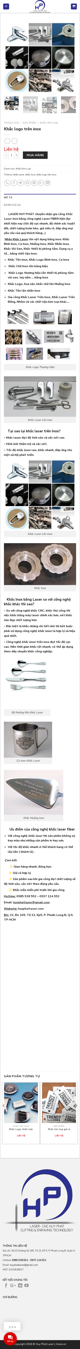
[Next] (70, 57)
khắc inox (30, 174)
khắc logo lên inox (46, 174)
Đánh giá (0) (12, 205)
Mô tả (8, 197)
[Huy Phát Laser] (40, 6)
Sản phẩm (29, 123)
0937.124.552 (38, 1260)
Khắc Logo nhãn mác (21, 1129)
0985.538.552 (20, 1260)
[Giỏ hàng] (74, 7)
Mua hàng (35, 155)
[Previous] (10, 57)
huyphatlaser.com (31, 909)
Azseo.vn (61, 1344)
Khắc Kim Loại (49, 123)
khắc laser (18, 174)
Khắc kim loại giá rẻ (59, 1129)
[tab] (40, 197)
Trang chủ (11, 123)
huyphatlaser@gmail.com (31, 902)
